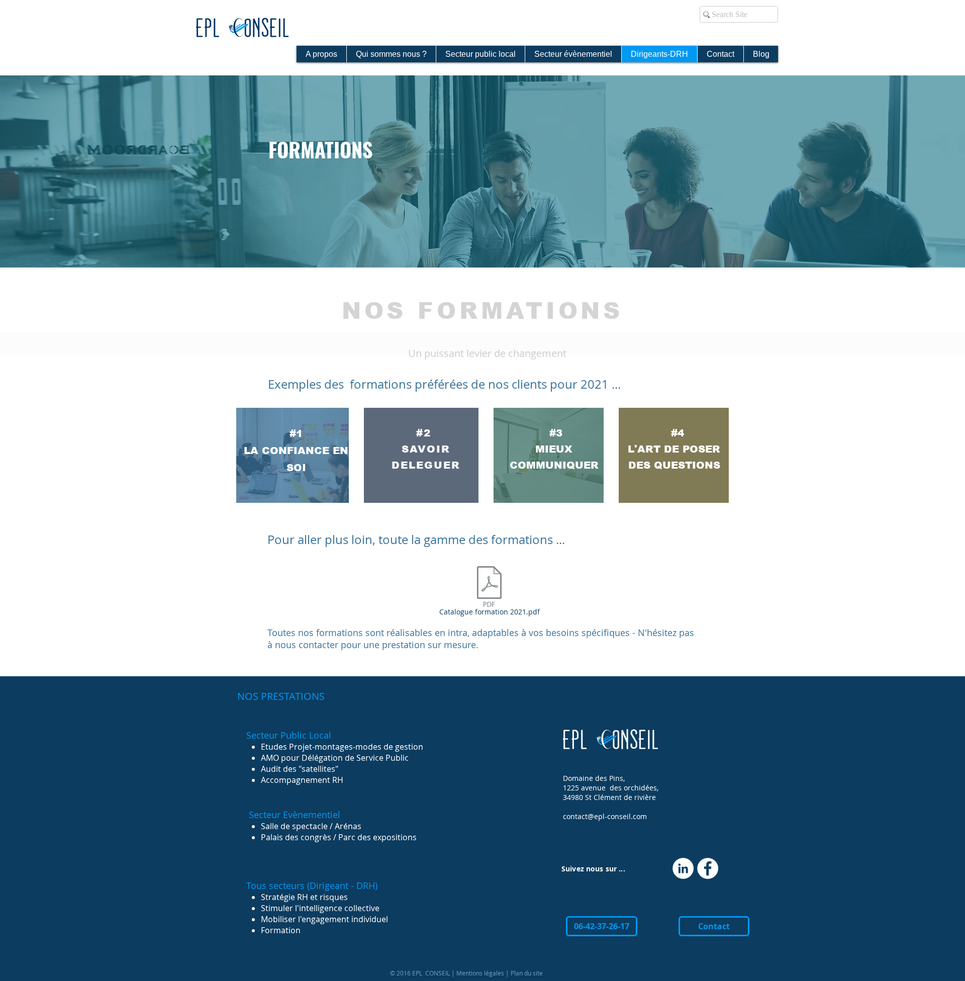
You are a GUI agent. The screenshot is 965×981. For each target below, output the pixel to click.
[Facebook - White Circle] (707, 868)
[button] (601, 926)
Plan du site (527, 973)
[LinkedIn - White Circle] (683, 868)
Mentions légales (480, 973)
